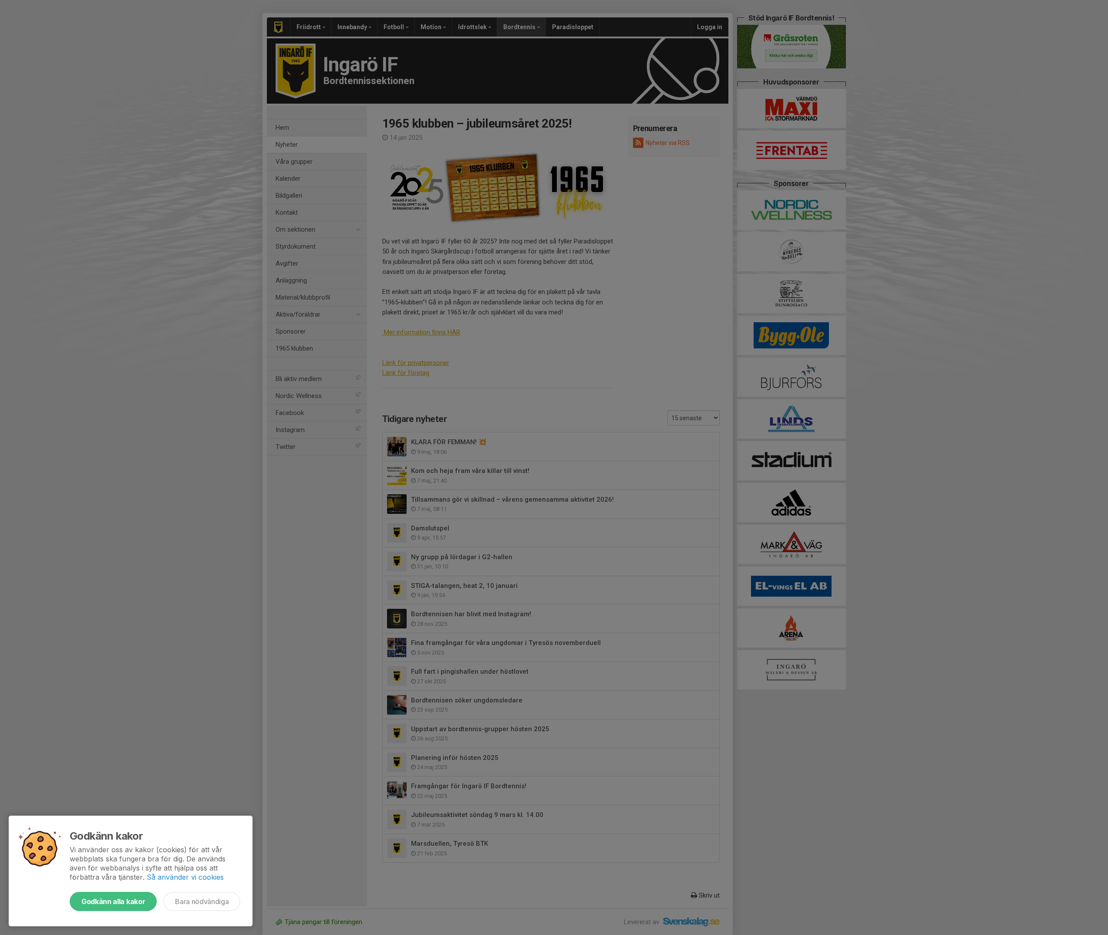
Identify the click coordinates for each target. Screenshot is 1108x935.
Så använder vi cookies (185, 877)
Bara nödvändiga (202, 901)
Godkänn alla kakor (113, 901)
